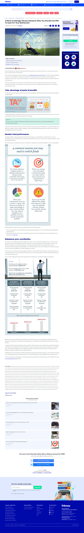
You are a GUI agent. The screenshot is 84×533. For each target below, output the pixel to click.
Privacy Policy (48, 472)
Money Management (30, 13)
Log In (71, 1)
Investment (39, 13)
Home (6, 18)
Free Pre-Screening (52, 1)
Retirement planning (20, 18)
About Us (38, 507)
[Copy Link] (59, 26)
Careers (38, 510)
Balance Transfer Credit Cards (10, 520)
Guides (56, 13)
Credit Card (22, 4)
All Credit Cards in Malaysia (10, 518)
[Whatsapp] (56, 26)
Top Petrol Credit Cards (9, 508)
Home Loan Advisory (28, 508)
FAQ (37, 515)
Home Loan (74, 66)
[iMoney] (8, 1)
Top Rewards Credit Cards (10, 513)
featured (10, 395)
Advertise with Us (62, 1)
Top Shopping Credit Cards (10, 510)
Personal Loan (67, 60)
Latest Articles (11, 18)
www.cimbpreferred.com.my (11, 358)
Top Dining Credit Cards (9, 516)
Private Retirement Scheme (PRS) (37, 75)
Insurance (35, 4)
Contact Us (39, 513)
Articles (74, 4)
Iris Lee (20, 25)
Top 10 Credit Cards (8, 507)
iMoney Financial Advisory (28, 507)
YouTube (52, 512)
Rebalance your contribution (12, 64)
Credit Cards (67, 66)
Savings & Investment (50, 4)
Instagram (52, 510)
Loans (10, 4)
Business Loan (73, 60)
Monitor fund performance (12, 62)
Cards (52, 13)
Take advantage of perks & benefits (14, 60)
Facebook (52, 507)
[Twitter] (53, 26)
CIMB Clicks (15, 234)
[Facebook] (50, 26)
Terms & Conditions (37, 472)
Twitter (52, 508)
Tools (64, 4)
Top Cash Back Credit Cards (10, 515)
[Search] (71, 9)
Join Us (76, 1)
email (45, 470)
